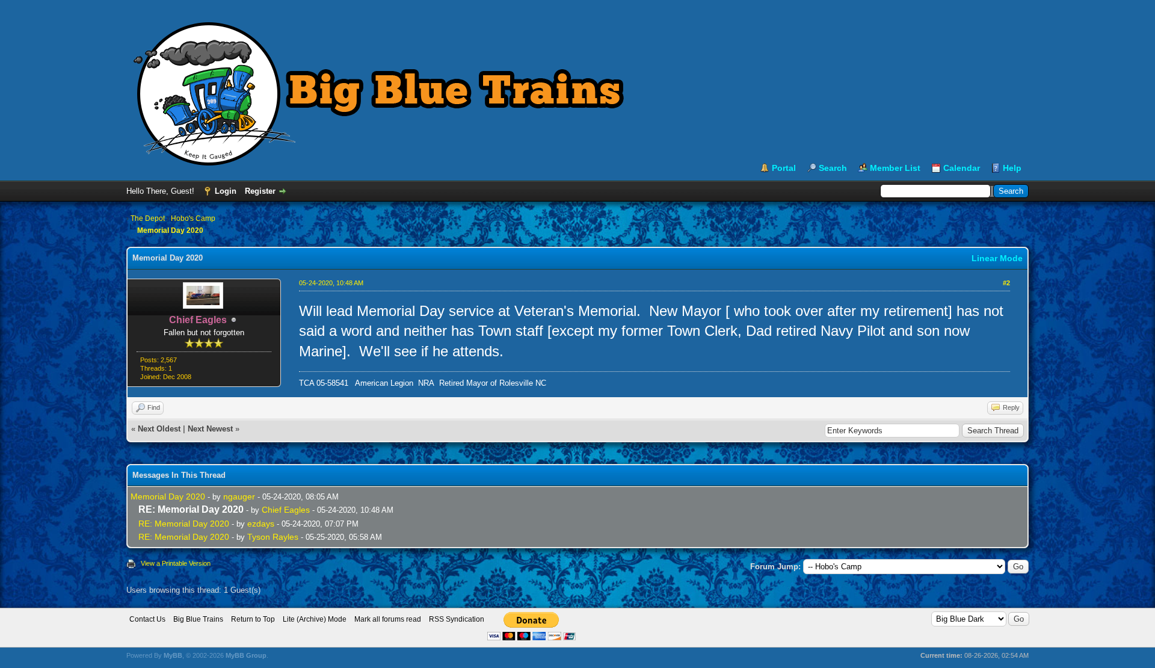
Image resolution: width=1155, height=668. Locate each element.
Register (260, 191)
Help (1012, 168)
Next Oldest (159, 428)
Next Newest (210, 428)
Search (833, 168)
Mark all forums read (387, 619)
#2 (1006, 282)
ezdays (260, 523)
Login (225, 191)
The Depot (148, 218)
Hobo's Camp (193, 218)
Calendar (961, 168)
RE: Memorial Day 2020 (183, 523)
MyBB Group (246, 655)
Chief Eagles (286, 510)
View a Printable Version (176, 563)
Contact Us (147, 619)
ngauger (239, 496)
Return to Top (253, 619)
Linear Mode (997, 258)
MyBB (173, 655)
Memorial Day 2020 (168, 496)
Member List (895, 168)
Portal (784, 168)
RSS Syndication (456, 619)
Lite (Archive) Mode (314, 619)
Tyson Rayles (272, 537)
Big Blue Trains (198, 619)
